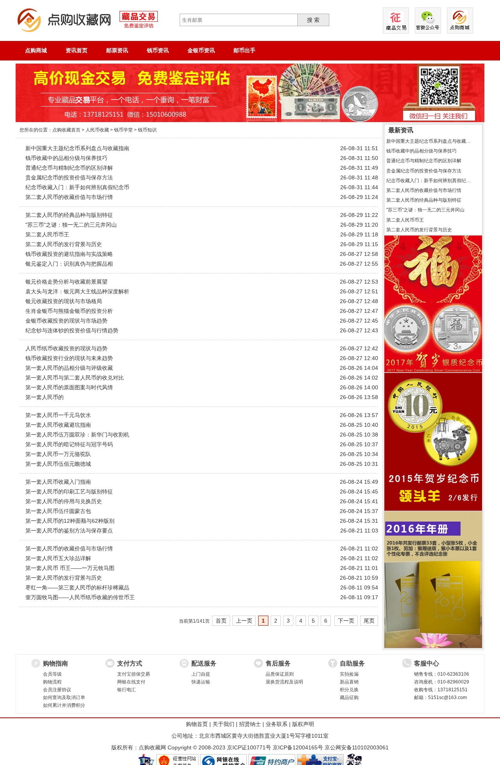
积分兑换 (349, 689)
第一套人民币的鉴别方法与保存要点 (69, 530)
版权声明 (303, 724)
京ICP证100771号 (249, 747)
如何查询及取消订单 (64, 697)
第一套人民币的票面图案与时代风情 (69, 387)
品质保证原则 (280, 674)
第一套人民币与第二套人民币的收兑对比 (74, 378)
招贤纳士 (250, 724)
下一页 (346, 621)
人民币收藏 (97, 130)
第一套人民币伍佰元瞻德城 (58, 464)
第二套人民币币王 (47, 234)
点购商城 (36, 50)
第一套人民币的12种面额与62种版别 (69, 521)
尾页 (369, 621)
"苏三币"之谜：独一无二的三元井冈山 (71, 225)
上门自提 (200, 674)
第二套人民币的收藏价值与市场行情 (69, 197)
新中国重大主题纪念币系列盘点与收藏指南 (77, 148)
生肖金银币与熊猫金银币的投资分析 (69, 311)
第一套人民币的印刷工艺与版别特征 (69, 491)
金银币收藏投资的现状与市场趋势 (66, 321)
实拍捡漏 (349, 674)
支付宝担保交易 (133, 674)
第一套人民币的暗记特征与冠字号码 (69, 444)
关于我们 (223, 724)
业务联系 (277, 724)
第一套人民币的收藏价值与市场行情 (69, 548)
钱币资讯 (158, 50)
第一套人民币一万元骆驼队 (58, 454)
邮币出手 (244, 50)
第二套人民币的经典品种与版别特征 (69, 215)
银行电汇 (126, 689)
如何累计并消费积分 (64, 705)
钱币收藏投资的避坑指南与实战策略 (69, 254)
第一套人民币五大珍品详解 (58, 558)
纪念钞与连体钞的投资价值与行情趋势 (71, 330)
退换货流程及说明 (284, 682)
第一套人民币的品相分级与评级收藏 (69, 368)
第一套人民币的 (44, 397)
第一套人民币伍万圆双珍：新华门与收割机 (77, 434)
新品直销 (349, 682)
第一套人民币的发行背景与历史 (63, 578)
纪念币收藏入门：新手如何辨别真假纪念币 (77, 187)
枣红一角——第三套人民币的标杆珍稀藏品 (77, 587)
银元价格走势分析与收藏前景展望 (66, 282)
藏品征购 (349, 697)
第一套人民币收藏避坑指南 (58, 425)
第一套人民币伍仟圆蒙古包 (58, 511)
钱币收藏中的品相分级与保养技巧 (66, 158)
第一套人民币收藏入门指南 (58, 482)
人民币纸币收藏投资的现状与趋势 (66, 348)
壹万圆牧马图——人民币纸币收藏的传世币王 (80, 597)
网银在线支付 (131, 682)
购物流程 (52, 682)
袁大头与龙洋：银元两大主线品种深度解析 (77, 291)
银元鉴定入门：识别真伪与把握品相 (69, 264)
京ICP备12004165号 (298, 747)
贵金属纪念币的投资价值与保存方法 (69, 177)
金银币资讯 (201, 50)
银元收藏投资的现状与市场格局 (63, 301)
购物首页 (197, 724)
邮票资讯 (117, 50)
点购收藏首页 (66, 130)
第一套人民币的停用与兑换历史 (63, 501)
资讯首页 (77, 50)
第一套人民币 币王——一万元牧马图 (69, 568)
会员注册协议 (57, 689)
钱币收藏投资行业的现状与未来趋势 (69, 358)
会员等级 (52, 674)
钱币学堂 (123, 130)
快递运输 (200, 682)
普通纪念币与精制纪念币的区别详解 (69, 168)
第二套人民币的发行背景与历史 (63, 244)
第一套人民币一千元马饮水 (58, 415)
